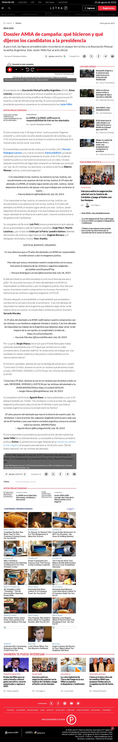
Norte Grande (83, 710)
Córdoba (70, 710)
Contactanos (42, 703)
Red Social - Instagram (65, 703)
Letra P (9, 23)
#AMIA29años (48, 424)
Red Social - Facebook (58, 703)
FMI (39, 2)
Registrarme (108, 8)
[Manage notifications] (112, 728)
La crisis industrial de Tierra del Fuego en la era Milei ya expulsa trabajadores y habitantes (98, 221)
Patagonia (95, 710)
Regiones (8, 14)
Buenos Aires (32, 710)
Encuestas (83, 14)
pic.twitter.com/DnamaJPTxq (40, 269)
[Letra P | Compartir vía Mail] (112, 56)
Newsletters (107, 14)
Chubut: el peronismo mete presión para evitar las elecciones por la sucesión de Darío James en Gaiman (96, 230)
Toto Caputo (49, 2)
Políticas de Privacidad (104, 738)
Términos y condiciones (86, 738)
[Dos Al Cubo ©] (11, 732)
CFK (32, 2)
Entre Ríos (60, 710)
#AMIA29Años (30, 387)
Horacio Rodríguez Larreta (25, 481)
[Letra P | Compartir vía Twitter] (91, 56)
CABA (42, 710)
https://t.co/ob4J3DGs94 (51, 387)
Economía (20, 710)
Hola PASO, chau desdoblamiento (96, 213)
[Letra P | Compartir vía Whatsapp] (84, 56)
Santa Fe (50, 710)
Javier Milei (22, 2)
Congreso (106, 710)
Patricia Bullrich (53, 152)
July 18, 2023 (57, 194)
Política (18, 23)
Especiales (30, 14)
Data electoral (52, 14)
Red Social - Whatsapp (78, 703)
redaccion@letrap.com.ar (103, 736)
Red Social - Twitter (51, 703)
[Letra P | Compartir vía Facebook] (98, 56)
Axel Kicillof (62, 2)
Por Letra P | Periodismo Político (16, 56)
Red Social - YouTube (71, 703)
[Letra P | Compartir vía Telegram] (105, 56)
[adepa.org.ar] (29, 732)
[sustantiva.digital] (39, 732)
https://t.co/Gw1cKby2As (40, 333)
